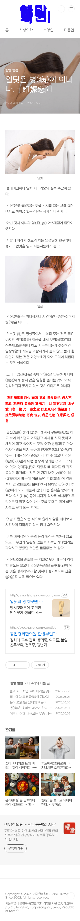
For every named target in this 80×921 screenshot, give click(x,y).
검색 (61, 9)
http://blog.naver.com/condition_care (36, 628)
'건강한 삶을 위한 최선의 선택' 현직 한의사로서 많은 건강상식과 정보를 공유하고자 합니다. (31, 835)
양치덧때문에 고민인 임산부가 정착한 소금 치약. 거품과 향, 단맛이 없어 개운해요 (26, 610)
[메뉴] (71, 8)
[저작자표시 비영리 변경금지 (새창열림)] (55, 665)
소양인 (48, 30)
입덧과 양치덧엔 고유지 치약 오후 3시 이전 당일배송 (26, 602)
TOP (71, 895)
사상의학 (26, 30)
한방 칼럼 (16, 683)
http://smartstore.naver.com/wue (35, 595)
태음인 (69, 30)
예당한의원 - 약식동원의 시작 (30, 824)
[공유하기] (19, 665)
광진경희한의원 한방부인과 (33, 634)
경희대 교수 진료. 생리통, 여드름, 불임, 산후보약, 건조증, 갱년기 (39, 642)
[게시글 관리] (25, 665)
